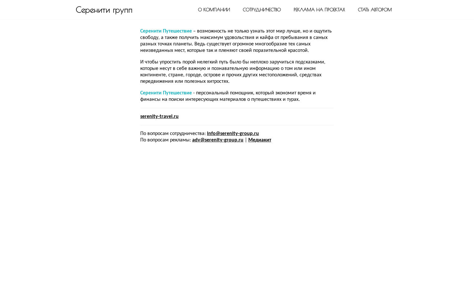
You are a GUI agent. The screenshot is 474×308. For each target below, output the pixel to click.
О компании (214, 9)
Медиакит (259, 140)
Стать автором (375, 9)
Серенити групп (104, 9)
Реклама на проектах (319, 9)
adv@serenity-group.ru (217, 140)
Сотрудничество (262, 9)
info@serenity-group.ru (233, 133)
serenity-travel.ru (159, 116)
